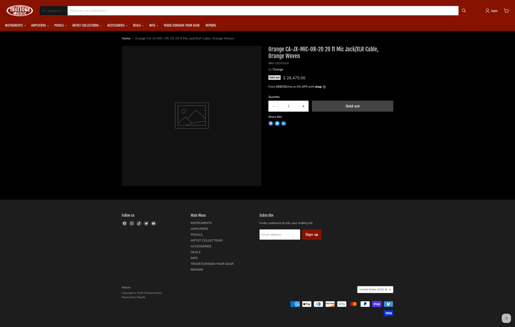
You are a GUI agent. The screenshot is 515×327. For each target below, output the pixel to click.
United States (373, 289)
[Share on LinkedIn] (283, 123)
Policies (126, 287)
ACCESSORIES (116, 25)
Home (126, 38)
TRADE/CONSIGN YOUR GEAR (182, 25)
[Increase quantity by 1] (303, 106)
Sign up (311, 234)
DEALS (137, 25)
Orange (278, 69)
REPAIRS (211, 25)
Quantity (274, 97)
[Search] (463, 10)
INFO (152, 25)
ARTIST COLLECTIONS (86, 25)
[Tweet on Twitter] (277, 123)
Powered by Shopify (133, 297)
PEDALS (59, 25)
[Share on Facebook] (270, 123)
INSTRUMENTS (14, 25)
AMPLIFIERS (39, 25)
